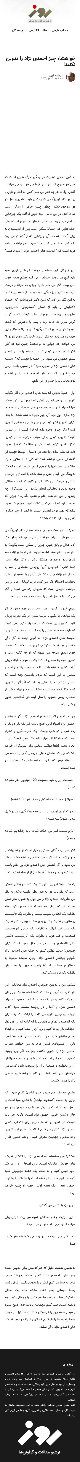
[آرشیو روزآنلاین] (40, 22)
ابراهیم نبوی (56, 75)
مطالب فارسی (60, 30)
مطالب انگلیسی (38, 30)
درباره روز (68, 1365)
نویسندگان (18, 30)
